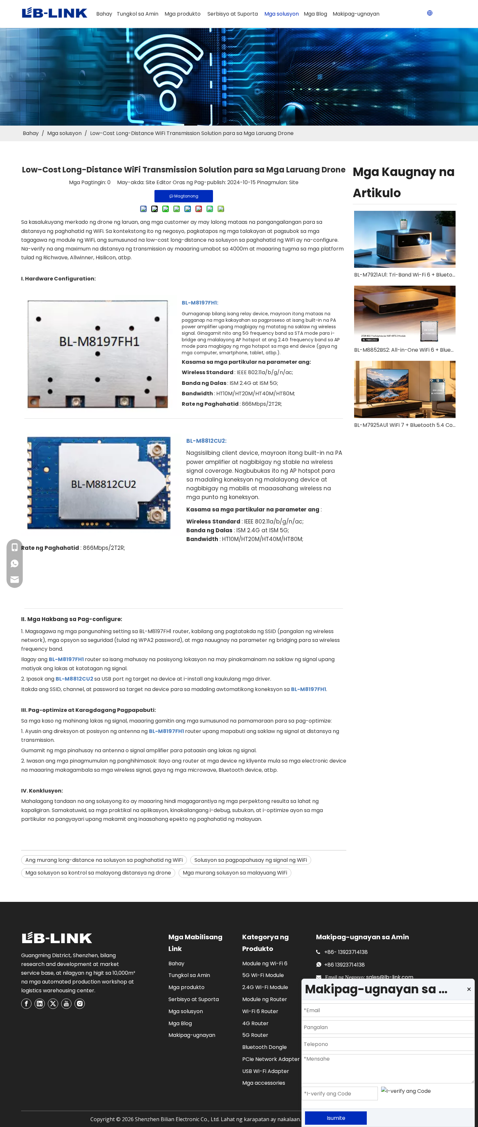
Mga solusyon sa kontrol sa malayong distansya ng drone (98, 872)
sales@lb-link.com (389, 977)
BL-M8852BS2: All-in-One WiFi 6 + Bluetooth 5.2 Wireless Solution (405, 350)
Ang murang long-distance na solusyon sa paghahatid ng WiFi (104, 860)
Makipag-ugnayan (191, 1035)
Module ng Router (264, 999)
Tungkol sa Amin (189, 975)
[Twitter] (53, 1003)
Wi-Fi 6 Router (260, 1011)
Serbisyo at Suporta (193, 999)
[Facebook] (26, 1003)
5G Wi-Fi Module (263, 975)
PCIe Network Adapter (271, 1059)
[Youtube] (66, 1003)
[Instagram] (79, 1003)
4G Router (255, 1023)
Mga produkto (186, 987)
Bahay (176, 963)
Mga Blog (180, 1023)
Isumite (336, 1118)
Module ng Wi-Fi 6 (264, 963)
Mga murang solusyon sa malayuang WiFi (235, 872)
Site (294, 182)
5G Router (255, 1035)
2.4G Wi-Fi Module (265, 987)
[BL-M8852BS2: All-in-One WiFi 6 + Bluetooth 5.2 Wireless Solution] (405, 314)
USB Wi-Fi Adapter (265, 1071)
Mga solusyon (185, 1011)
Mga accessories (263, 1083)
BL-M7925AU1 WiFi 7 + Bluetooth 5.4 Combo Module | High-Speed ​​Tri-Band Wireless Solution (405, 425)
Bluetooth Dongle (264, 1047)
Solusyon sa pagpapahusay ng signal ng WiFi (250, 860)
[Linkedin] (39, 1003)
